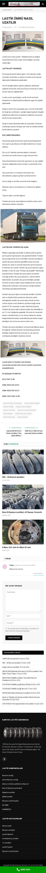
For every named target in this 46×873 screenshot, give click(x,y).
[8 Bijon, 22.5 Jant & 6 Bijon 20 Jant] (23, 532)
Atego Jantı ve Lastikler (10, 667)
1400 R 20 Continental (10, 659)
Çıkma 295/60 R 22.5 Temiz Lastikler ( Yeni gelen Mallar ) (13, 433)
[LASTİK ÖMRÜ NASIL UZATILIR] (23, 41)
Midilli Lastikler (7, 797)
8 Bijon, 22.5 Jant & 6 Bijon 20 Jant (16, 547)
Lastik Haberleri (7, 10)
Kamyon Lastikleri (8, 830)
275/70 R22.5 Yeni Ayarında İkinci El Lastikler (18, 704)
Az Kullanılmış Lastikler (10, 838)
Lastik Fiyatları (7, 847)
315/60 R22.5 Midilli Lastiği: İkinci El (14, 689)
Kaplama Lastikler (8, 792)
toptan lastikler (23, 417)
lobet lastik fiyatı (9, 417)
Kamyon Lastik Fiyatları (10, 801)
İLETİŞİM (5, 805)
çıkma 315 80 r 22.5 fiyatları (12, 403)
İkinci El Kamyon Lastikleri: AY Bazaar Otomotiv (22, 512)
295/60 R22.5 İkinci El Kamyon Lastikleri (16, 693)
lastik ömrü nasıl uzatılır (23, 413)
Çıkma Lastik (6, 826)
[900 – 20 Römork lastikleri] (23, 462)
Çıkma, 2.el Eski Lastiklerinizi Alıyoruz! (15, 784)
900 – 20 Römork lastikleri (13, 477)
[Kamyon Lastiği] (24, 4)
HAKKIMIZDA (6, 809)
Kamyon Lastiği (7, 775)
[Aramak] (42, 3)
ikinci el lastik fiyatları (32, 403)
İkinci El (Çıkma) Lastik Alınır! (12, 788)
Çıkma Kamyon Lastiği (10, 780)
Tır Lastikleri (6, 843)
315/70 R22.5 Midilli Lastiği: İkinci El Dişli (16, 684)
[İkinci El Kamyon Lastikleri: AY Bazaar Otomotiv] (23, 497)
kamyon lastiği (8, 407)
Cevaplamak (38, 573)
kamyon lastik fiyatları (23, 407)
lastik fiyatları (8, 413)
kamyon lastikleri (9, 410)
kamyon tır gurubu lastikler (27, 410)
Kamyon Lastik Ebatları (10, 851)
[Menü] (3, 3)
